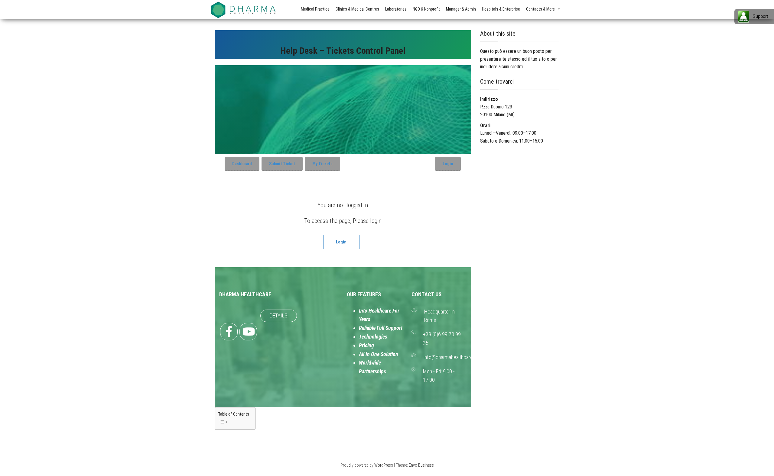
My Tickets (322, 163)
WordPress (383, 465)
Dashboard (242, 163)
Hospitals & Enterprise (501, 9)
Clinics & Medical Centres (357, 9)
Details (279, 315)
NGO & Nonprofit (426, 9)
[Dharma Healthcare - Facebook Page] (229, 331)
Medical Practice (315, 9)
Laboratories (396, 9)
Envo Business (421, 465)
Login (448, 163)
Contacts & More (540, 9)
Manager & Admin (461, 9)
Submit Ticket (282, 163)
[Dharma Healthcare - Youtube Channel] (248, 331)
